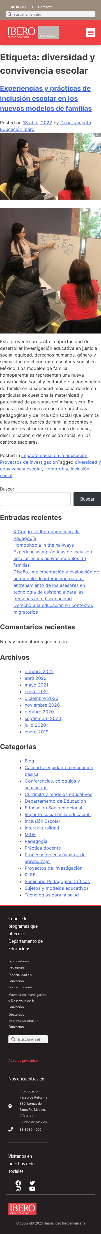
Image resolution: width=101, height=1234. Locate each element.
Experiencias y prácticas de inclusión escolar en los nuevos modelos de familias (46, 98)
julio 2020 (35, 725)
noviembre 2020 (42, 705)
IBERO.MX (18, 6)
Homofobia (56, 469)
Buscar (7, 489)
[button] (90, 32)
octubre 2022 (39, 671)
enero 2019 (37, 732)
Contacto (45, 6)
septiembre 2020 (43, 718)
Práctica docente (43, 848)
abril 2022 (36, 678)
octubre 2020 (39, 711)
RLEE (30, 874)
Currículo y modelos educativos (58, 794)
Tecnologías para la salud (52, 895)
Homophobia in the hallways (43, 545)
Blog (29, 761)
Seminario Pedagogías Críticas (57, 881)
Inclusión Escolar (42, 821)
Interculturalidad (42, 828)
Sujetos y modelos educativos (57, 888)
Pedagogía (36, 841)
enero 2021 (37, 691)
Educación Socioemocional (53, 807)
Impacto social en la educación (54, 455)
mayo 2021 (36, 685)
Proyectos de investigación (29, 462)
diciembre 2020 (41, 698)
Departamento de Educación (55, 801)
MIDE (30, 834)
